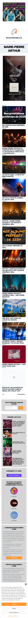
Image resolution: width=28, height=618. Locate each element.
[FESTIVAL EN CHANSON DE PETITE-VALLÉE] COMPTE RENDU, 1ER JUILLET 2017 (12, 389)
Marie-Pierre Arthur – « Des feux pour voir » (14, 365)
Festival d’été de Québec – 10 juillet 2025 (13, 198)
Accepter (14, 604)
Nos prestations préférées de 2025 (13, 126)
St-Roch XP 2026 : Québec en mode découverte (16, 452)
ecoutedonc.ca (14, 38)
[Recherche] (20, 408)
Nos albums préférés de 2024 (12, 246)
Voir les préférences (14, 612)
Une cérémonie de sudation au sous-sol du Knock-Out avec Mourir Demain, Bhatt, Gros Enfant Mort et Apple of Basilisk (18, 461)
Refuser (14, 608)
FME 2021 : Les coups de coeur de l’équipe (11, 319)
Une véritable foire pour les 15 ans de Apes (18, 442)
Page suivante (22, 394)
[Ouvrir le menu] (14, 41)
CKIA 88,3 (14, 520)
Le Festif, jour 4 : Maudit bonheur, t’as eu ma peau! (13, 342)
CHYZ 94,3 (14, 496)
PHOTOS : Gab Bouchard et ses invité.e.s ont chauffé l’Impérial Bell (13, 270)
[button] (26, 584)
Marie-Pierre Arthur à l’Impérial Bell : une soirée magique (13, 295)
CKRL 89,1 (14, 508)
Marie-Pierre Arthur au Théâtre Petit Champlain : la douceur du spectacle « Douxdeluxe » (13, 151)
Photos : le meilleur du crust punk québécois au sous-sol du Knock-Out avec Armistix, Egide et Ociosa (18, 424)
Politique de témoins (13, 616)
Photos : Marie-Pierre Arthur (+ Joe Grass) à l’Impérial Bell (11, 222)
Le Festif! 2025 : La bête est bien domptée (13, 175)
